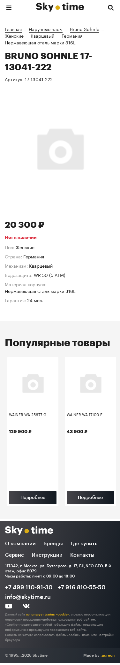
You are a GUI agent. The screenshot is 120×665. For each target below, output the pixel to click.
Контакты (82, 555)
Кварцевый (42, 35)
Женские (14, 35)
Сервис (14, 555)
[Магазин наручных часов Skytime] (60, 5)
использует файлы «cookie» (47, 614)
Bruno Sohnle (84, 28)
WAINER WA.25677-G (27, 414)
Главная (13, 28)
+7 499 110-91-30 (29, 587)
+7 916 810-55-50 (82, 587)
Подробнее (32, 497)
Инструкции (47, 555)
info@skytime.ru (28, 597)
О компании (20, 543)
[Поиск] (110, 7)
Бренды (53, 543)
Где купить (84, 543)
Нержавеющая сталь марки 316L (40, 42)
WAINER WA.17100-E (84, 414)
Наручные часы (46, 28)
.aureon (108, 655)
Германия (72, 35)
